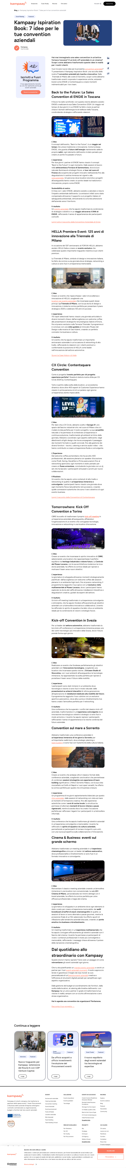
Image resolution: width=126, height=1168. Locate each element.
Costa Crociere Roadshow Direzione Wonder (89, 1099)
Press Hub (103, 1142)
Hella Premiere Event (88, 1117)
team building (57, 743)
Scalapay (84, 1131)
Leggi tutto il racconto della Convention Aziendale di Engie (76, 222)
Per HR (66, 1131)
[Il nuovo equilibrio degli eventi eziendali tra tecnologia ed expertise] (96, 1056)
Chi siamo (103, 1128)
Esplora (102, 1098)
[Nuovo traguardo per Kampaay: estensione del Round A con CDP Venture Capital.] (30, 1056)
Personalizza (109, 1157)
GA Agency (85, 1136)
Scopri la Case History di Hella (64, 355)
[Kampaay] (18, 4)
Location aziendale (50, 1114)
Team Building (49, 1120)
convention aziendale (93, 69)
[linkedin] (108, 58)
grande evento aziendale (84, 968)
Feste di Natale (49, 1112)
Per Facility (67, 1134)
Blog (15, 10)
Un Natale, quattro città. (89, 1109)
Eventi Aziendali (49, 1106)
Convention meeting (51, 1104)
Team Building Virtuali (51, 1122)
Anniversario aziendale (51, 1098)
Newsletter (103, 1109)
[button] (34, 3)
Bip (83, 1128)
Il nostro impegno (105, 1144)
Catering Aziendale (50, 1101)
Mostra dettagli (29, 1164)
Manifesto (103, 1134)
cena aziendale (58, 178)
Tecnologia (67, 1103)
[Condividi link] (108, 73)
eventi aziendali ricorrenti (76, 970)
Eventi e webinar (105, 1101)
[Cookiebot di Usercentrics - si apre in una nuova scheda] (12, 1164)
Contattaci (103, 1139)
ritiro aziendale (58, 798)
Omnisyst (84, 1134)
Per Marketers (68, 1128)
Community (103, 1111)
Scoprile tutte (86, 1120)
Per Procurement (68, 1136)
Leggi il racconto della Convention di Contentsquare (73, 497)
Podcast (102, 1106)
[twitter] (108, 63)
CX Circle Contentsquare (89, 1115)
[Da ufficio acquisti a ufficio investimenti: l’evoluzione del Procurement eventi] (63, 1056)
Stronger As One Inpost (89, 1107)
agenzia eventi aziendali (78, 975)
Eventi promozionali (50, 1109)
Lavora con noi (104, 1131)
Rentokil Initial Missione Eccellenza (88, 1103)
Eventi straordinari (69, 1098)
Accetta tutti (111, 1151)
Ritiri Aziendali (49, 1117)
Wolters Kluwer (86, 1139)
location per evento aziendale (64, 301)
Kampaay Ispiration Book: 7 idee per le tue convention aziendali (43, 10)
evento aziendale (61, 209)
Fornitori (102, 1136)
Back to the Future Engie (89, 1112)
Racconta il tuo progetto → (63, 1007)
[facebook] (108, 68)
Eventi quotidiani (68, 1101)
